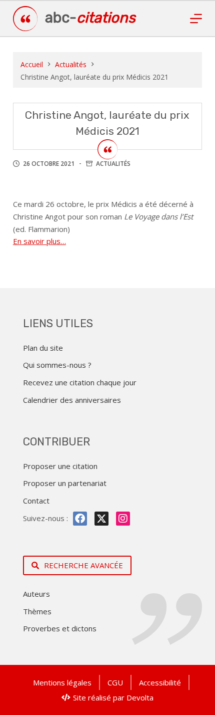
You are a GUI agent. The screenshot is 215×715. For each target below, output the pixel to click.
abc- (90, 17)
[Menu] (196, 19)
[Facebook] (80, 519)
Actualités (113, 163)
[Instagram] (123, 519)
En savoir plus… (39, 241)
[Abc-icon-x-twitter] (101, 519)
